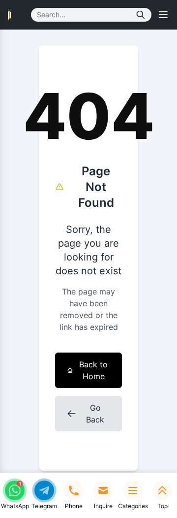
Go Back (95, 413)
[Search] (141, 15)
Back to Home (93, 370)
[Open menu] (163, 15)
